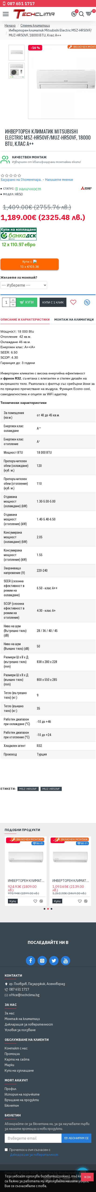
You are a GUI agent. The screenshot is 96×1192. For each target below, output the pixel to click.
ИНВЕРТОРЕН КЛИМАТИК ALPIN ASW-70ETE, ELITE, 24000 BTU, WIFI (51, 881)
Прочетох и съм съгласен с (33, 1152)
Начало (10, 25)
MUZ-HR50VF (51, 788)
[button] (44, 909)
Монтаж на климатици (74, 320)
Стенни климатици (35, 25)
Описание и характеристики (25, 320)
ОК (89, 1177)
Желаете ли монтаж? (18, 277)
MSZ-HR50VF (28, 788)
